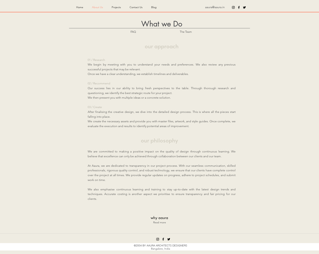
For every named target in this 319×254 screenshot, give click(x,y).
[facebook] (239, 7)
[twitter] (244, 7)
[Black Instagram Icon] (233, 7)
